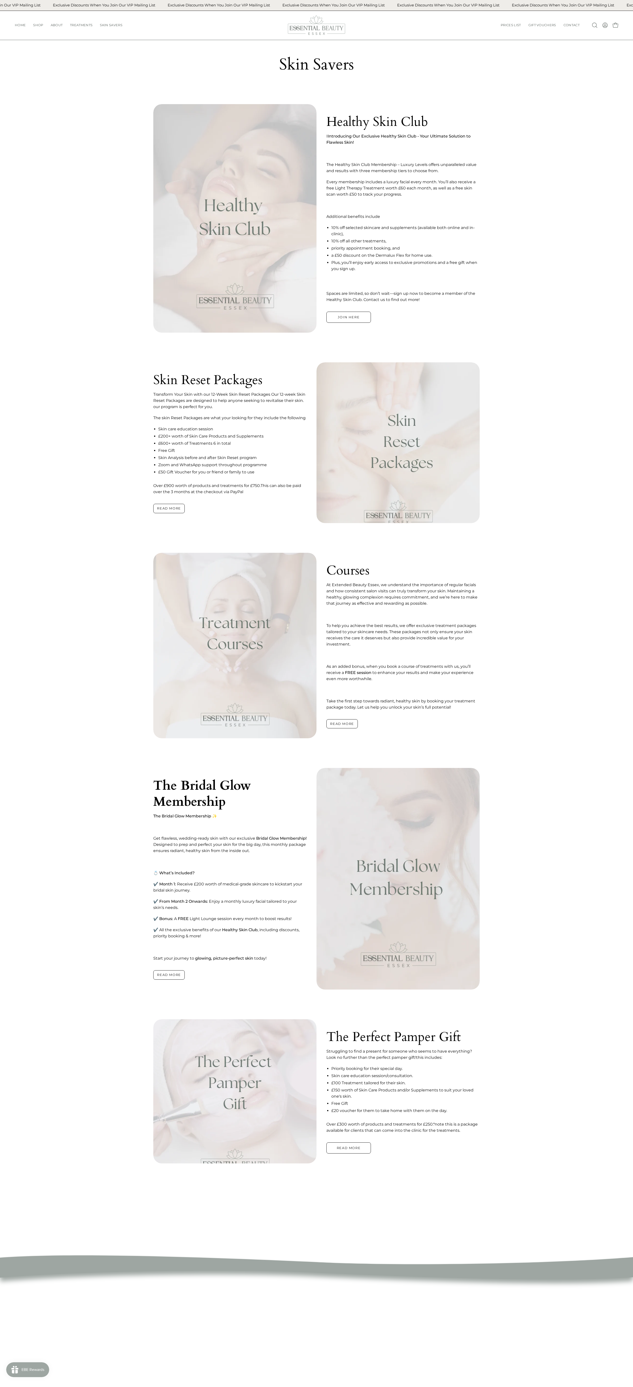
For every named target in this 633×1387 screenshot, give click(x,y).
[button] (38, 25)
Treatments (249, 1323)
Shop (242, 1307)
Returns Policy (319, 1323)
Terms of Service (321, 1307)
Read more (169, 508)
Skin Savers (248, 1332)
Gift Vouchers (250, 1348)
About (243, 1315)
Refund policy (318, 1315)
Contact (245, 1356)
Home (243, 1299)
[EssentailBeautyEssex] (316, 25)
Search (311, 1299)
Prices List (247, 1340)
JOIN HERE (349, 317)
